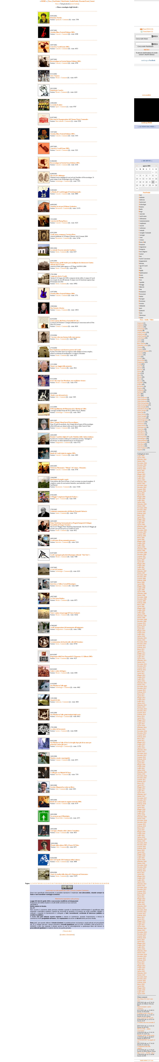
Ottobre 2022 (141, 908)
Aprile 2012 (140, 673)
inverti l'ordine (74, 4)
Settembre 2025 (141, 973)
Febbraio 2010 (141, 625)
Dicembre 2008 (141, 599)
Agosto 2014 (141, 725)
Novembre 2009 (142, 619)
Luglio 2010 (140, 634)
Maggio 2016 (141, 765)
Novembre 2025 (142, 977)
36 (89, 883)
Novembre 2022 (142, 910)
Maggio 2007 (141, 564)
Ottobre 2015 (141, 752)
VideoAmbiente (141, 399)
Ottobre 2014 (141, 729)
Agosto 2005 (141, 524)
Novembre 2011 (142, 664)
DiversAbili (59, 818)
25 (69, 883)
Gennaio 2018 (141, 802)
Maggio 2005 (141, 519)
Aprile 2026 (140, 986)
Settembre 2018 (141, 817)
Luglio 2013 (140, 701)
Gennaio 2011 (141, 645)
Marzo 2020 (140, 850)
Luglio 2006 (140, 545)
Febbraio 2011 (141, 647)
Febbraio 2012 (141, 670)
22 (63, 883)
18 (56, 883)
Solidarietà (140, 390)
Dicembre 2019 (141, 845)
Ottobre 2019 (141, 841)
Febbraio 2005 (141, 513)
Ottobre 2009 (141, 618)
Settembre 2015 (141, 750)
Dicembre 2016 (141, 778)
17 (54, 883)
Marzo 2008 (140, 582)
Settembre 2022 (141, 906)
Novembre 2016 (142, 776)
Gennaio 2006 (141, 534)
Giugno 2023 (141, 923)
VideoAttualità (141, 407)
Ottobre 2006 (141, 551)
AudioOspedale (141, 336)
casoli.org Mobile (146, 123)
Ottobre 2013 (141, 707)
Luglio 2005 (140, 523)
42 (100, 883)
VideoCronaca (141, 418)
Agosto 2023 (141, 926)
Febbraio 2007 (141, 558)
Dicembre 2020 (141, 867)
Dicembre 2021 (141, 889)
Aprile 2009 (140, 606)
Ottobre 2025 (141, 975)
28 (74, 883)
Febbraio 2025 (141, 960)
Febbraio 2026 (141, 982)
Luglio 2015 (140, 746)
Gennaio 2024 (141, 936)
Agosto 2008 (141, 591)
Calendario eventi (142, 345)
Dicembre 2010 (141, 644)
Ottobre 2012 (141, 685)
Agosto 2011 (141, 658)
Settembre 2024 (141, 951)
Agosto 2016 (141, 770)
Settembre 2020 (141, 861)
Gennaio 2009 (141, 601)
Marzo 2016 (140, 761)
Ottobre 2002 (141, 461)
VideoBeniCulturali (143, 409)
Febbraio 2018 (141, 804)
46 (108, 883)
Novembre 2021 (142, 887)
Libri (57, 397)
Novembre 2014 (142, 731)
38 (93, 883)
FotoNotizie (56, 1)
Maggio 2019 (141, 832)
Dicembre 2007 (141, 577)
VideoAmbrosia (142, 401)
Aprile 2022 (140, 897)
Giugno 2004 (141, 498)
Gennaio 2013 (141, 690)
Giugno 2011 (141, 655)
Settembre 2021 (141, 884)
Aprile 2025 (140, 964)
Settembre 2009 (141, 616)
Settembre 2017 (141, 794)
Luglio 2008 (140, 590)
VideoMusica (141, 433)
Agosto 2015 (141, 748)
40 (97, 883)
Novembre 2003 (142, 485)
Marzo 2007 (140, 560)
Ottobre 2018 (141, 819)
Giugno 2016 (141, 766)
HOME (43, 1)
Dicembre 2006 (141, 554)
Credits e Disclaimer (67, 935)
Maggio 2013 (141, 698)
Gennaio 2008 (141, 578)
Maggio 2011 (141, 653)
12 (45, 883)
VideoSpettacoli (141, 442)
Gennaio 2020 (141, 846)
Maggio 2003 (141, 474)
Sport (57, 107)
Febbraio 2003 (141, 469)
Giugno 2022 (141, 900)
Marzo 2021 (140, 873)
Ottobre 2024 (141, 953)
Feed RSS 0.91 (148, 29)
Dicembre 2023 (141, 934)
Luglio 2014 (140, 724)
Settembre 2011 (141, 660)
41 (99, 883)
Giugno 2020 (141, 856)
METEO (146, 50)
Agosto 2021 (141, 882)
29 (76, 883)
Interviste (58, 542)
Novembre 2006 (142, 552)
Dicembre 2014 (141, 733)
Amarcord (140, 323)
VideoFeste (140, 423)
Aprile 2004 (140, 495)
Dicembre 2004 (141, 510)
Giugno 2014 (141, 722)
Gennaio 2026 (141, 980)
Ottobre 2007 (141, 573)
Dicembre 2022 (141, 912)
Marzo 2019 (140, 828)
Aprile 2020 (140, 852)
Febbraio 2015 (141, 737)
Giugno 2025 (141, 967)
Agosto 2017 (141, 792)
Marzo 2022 (140, 895)
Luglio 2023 (140, 925)
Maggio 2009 (141, 608)
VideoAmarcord (142, 397)
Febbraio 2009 (141, 603)
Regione (139, 388)
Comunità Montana (143, 351)
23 (65, 883)
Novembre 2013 (142, 709)
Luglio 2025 (140, 969)
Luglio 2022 (140, 902)
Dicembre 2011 (141, 666)
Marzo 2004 (140, 493)
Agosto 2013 (141, 703)
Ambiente (140, 325)
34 (86, 883)
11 (43, 883)
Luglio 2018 (140, 813)
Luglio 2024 (140, 947)
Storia (57, 252)
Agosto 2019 (141, 837)
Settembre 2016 (141, 772)
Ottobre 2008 (141, 595)
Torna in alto (67, 931)
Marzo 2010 (140, 627)
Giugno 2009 (141, 610)
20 (59, 883)
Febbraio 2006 (141, 536)
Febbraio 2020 (141, 848)
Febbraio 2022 (141, 893)
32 (82, 883)
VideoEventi (140, 422)
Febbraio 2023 (141, 915)
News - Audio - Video (146, 320)
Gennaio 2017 (141, 779)
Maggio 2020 (141, 854)
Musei (139, 379)
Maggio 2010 (141, 631)
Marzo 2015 (140, 739)
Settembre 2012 (141, 683)
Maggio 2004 (141, 497)
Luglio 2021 (140, 880)
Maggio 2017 (141, 787)
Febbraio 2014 (141, 714)
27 (73, 883)
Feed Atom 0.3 (148, 31)
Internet (139, 368)
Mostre (58, 78)
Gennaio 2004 (141, 489)
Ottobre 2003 (141, 484)
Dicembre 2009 (141, 621)
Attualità (139, 330)
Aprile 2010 (140, 629)
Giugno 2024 (141, 945)
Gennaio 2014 (141, 712)
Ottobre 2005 (141, 528)
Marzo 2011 (140, 649)
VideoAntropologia (143, 403)
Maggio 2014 (141, 720)
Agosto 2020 (141, 859)
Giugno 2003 (141, 476)
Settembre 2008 (141, 593)
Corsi (138, 356)
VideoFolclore (141, 425)
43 (102, 883)
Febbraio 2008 (141, 580)
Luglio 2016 (140, 768)
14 (48, 883)
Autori (92, 1)
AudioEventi (141, 334)
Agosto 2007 (141, 569)
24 (67, 883)
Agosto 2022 (141, 904)
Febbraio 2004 (141, 491)
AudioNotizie (74, 1)
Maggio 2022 (141, 899)
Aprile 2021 (140, 874)
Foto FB (139, 366)
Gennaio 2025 (141, 958)
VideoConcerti (141, 414)
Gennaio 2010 (141, 623)
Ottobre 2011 (141, 662)
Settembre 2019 (141, 839)
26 (71, 883)
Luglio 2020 (140, 858)
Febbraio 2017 (141, 781)
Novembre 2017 (142, 798)
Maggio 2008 (141, 586)
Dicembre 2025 (141, 979)
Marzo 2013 (140, 694)
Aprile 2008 (140, 584)
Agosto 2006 (141, 547)
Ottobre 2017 (141, 796)
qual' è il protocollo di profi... (145, 1018)
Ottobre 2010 (141, 640)
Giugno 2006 (141, 543)
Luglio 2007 (140, 567)
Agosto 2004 (141, 502)
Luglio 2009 (140, 612)
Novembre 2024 (142, 954)
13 (46, 883)
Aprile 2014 (140, 718)
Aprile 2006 (140, 539)
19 (58, 883)
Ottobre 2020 (141, 863)
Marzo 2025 (140, 962)
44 (104, 883)
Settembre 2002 (141, 459)
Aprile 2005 (140, 517)
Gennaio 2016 (141, 757)
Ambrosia (58, 702)
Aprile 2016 (140, 763)
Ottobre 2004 (141, 506)
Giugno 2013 (141, 699)
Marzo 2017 (140, 783)
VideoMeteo (140, 431)
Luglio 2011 (140, 657)
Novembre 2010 (142, 642)
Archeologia (59, 181)
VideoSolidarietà (142, 440)
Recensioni (59, 208)
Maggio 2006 (141, 541)
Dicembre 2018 (141, 822)
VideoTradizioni (142, 448)
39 (95, 883)
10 (41, 883)
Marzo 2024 (140, 940)
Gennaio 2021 (141, 869)
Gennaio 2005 (141, 511)
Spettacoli (58, 19)
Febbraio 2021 (141, 871)
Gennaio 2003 (141, 467)
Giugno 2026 (141, 990)
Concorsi (140, 355)
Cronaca (58, 310)
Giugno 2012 (141, 677)
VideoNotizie (65, 1)
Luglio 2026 (140, 992)
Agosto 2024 (141, 949)
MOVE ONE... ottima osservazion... (143, 1030)
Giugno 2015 (141, 744)
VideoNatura (141, 435)
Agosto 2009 (141, 614)
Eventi (57, 355)
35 (87, 883)
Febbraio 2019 (141, 826)
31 (80, 883)
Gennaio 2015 (141, 735)
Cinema (139, 347)
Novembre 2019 (142, 843)
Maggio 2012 (141, 675)
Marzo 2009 (140, 605)
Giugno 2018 (141, 811)
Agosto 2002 (141, 457)
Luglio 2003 (140, 478)
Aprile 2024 (140, 941)
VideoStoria (140, 446)
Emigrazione (59, 442)
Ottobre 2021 (141, 886)
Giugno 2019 (141, 833)
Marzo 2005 (140, 515)
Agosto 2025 (141, 971)
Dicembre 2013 (141, 711)
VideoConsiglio (141, 416)
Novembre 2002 (142, 463)
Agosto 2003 (141, 480)
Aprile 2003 (140, 472)
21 (61, 883)
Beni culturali (59, 121)
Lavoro (58, 731)
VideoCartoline (141, 410)
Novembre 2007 (142, 575)
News (50, 1)
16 (52, 883)
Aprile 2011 (140, 651)
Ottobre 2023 (141, 930)
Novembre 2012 (142, 686)
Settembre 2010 (141, 638)
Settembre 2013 (141, 705)
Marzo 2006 (140, 538)
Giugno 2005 (141, 521)
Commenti (65, 19)
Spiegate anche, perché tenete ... (146, 1035)
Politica (139, 384)
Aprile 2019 (140, 830)
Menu (139, 375)
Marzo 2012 (140, 672)
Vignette (139, 450)
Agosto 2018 (141, 815)
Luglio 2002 (140, 456)
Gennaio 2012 (141, 668)
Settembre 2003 (141, 482)
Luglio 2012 (140, 679)
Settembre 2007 (141, 571)
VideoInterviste (141, 427)
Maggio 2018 (141, 809)
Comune (58, 760)
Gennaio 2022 (141, 891)
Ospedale (140, 383)
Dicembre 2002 (141, 465)
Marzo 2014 (140, 716)
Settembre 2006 (141, 549)
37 (91, 883)
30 (78, 883)
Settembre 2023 (141, 928)
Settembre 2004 (141, 504)
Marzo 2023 (140, 917)
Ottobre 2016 (141, 774)
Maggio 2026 (141, 988)
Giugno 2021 (141, 878)
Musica (139, 381)
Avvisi (139, 342)
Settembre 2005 (141, 526)
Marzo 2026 (140, 984)
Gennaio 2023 (141, 913)
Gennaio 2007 (141, 556)
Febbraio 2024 (141, 938)
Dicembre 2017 (141, 800)
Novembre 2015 (142, 753)
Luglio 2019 (140, 835)
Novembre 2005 (142, 530)
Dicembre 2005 (141, 532)
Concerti (58, 34)
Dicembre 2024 (141, 956)
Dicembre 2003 (141, 487)
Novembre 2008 (142, 597)
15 (50, 883)
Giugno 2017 (141, 789)
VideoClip (140, 412)
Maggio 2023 (141, 921)
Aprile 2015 (140, 740)
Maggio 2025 (141, 966)
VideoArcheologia (142, 405)
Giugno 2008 (141, 588)
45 (106, 883)
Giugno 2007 (141, 565)
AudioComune (141, 332)
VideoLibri (140, 429)
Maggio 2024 (141, 943)
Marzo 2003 (140, 471)
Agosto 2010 (141, 636)
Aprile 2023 (140, 919)
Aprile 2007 (140, 562)
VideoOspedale (141, 437)
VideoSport (140, 444)
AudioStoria (140, 338)
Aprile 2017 (140, 785)
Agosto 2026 (141, 994)
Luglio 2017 (140, 791)
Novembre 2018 (142, 820)
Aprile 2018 (140, 807)
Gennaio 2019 (141, 824)
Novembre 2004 (142, 508)
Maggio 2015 (141, 742)
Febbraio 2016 (141, 759)
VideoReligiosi (141, 438)
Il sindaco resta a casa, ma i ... (146, 1013)
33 (84, 883)
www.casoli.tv (146, 95)
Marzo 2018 (140, 806)
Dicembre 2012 (141, 688)
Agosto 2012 (141, 681)
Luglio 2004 (140, 500)
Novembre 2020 (142, 865)
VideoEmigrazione (142, 420)
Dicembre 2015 (141, 755)
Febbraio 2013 (141, 692)
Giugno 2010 (141, 632)
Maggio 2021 (141, 876)
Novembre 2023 (142, 932)
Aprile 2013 (140, 696)
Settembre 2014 (141, 727)
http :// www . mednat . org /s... (146, 1053)
